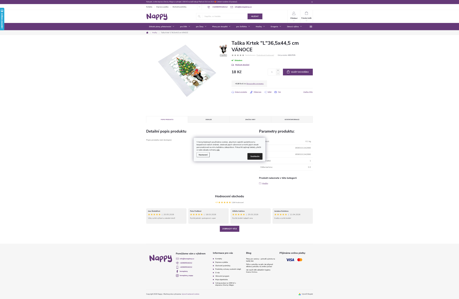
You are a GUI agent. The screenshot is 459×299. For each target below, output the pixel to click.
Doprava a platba (162, 7)
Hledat (255, 16)
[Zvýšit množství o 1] (278, 70)
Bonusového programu (255, 84)
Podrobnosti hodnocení (265, 55)
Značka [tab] (250, 119)
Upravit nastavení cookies (190, 294)
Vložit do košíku (300, 72)
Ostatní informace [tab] (292, 119)
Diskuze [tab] (209, 119)
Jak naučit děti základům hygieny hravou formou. (258, 271)
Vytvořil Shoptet (307, 294)
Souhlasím (255, 156)
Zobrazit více (229, 228)
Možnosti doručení (242, 65)
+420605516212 (186, 263)
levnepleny (184, 271)
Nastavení (203, 154)
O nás (217, 272)
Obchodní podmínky (179, 7)
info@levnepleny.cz (187, 259)
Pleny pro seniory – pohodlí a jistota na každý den (260, 260)
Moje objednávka (221, 279)
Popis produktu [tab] (167, 119)
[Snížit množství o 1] (278, 73)
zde (217, 149)
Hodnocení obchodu (229, 196)
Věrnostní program (222, 276)
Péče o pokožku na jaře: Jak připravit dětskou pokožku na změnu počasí (259, 265)
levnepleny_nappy (186, 275)
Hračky (265, 183)
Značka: (308, 92)
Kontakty (149, 7)
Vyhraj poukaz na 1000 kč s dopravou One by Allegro (225, 284)
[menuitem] (161, 26)
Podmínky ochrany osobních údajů (228, 269)
